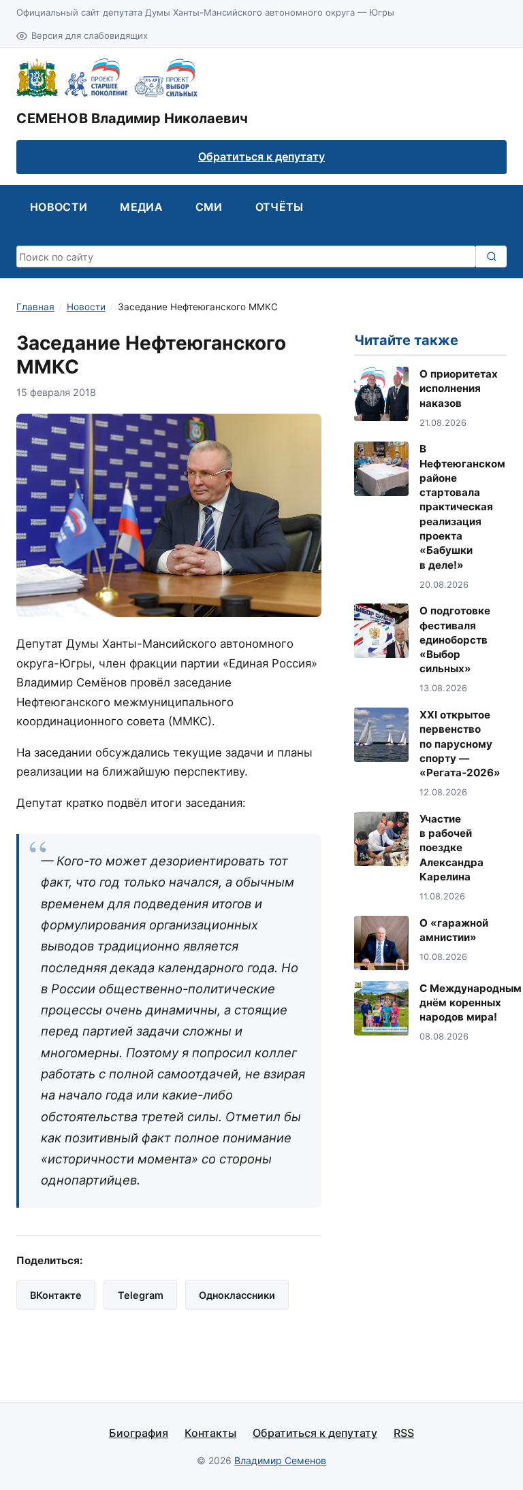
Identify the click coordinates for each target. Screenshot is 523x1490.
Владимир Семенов (280, 1460)
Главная (35, 306)
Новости (58, 207)
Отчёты (279, 207)
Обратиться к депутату (261, 156)
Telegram (140, 1295)
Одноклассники (237, 1295)
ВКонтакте (56, 1295)
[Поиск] (491, 256)
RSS (404, 1433)
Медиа (141, 207)
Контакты (210, 1433)
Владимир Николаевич (132, 118)
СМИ (209, 207)
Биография (138, 1433)
